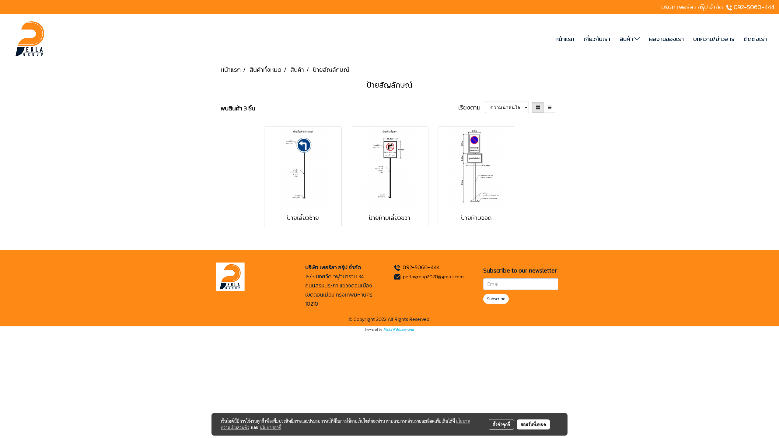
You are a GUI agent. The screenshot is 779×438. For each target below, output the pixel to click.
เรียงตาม (471, 107)
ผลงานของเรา (666, 38)
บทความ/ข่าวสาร (713, 38)
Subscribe (496, 299)
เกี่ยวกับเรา (597, 38)
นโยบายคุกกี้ (270, 427)
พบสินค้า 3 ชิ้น (238, 108)
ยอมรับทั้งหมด (533, 424)
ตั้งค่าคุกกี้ (501, 424)
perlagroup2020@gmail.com (433, 276)
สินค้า (627, 38)
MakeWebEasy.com (398, 329)
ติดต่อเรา (755, 38)
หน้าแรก (564, 38)
